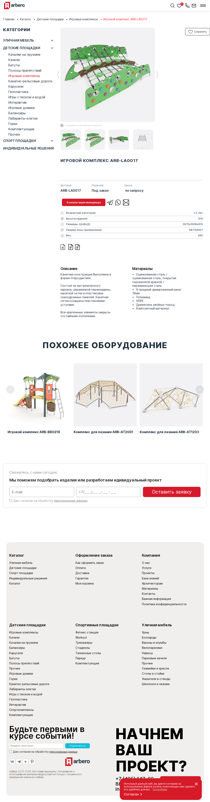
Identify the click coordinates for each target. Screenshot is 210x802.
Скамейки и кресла (155, 668)
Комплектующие (21, 129)
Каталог (25, 19)
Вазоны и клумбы (154, 642)
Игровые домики (21, 108)
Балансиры (17, 113)
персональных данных (71, 500)
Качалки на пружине (24, 54)
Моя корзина (84, 583)
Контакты (148, 593)
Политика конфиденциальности (164, 604)
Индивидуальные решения (28, 148)
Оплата (80, 568)
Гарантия (81, 578)
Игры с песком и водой (26, 97)
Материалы (150, 588)
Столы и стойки (153, 673)
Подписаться (77, 745)
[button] (157, 74)
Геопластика (18, 92)
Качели (13, 60)
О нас (146, 562)
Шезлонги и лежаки (156, 684)
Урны (145, 632)
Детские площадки (50, 19)
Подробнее (160, 789)
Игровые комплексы (83, 19)
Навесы (147, 653)
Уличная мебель (18, 40)
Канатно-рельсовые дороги (30, 81)
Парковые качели (154, 658)
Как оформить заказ (89, 562)
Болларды (149, 637)
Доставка (82, 573)
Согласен (131, 794)
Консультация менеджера (84, 202)
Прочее (14, 134)
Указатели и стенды (156, 679)
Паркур (80, 658)
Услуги (146, 568)
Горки (12, 124)
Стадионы (82, 647)
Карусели (15, 86)
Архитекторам (152, 583)
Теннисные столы (88, 653)
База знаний (150, 578)
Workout (81, 637)
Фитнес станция (86, 632)
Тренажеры (83, 642)
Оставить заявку (172, 492)
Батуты (14, 65)
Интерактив (17, 102)
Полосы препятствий (24, 70)
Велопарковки (152, 647)
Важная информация (156, 598)
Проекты (148, 573)
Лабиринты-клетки (22, 118)
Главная (8, 19)
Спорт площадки (19, 141)
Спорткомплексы (21, 709)
